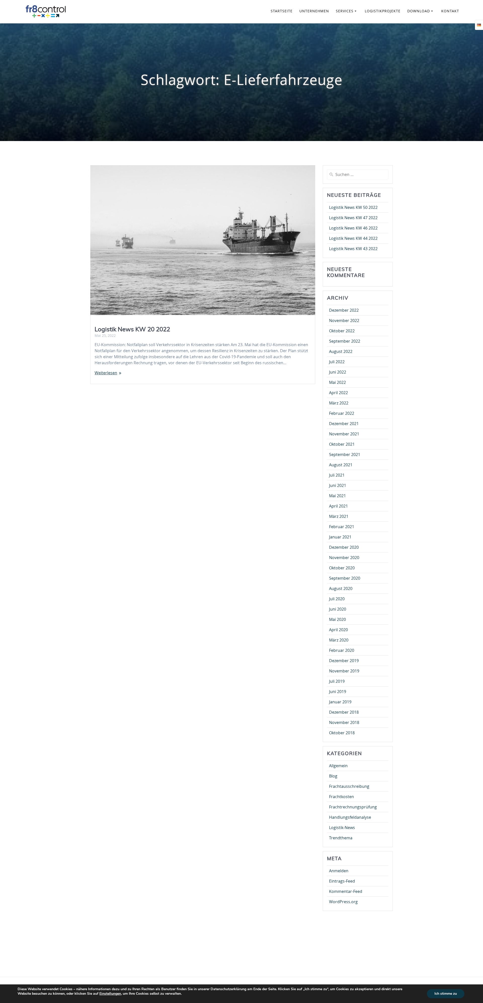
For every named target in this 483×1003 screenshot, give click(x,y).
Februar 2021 (341, 526)
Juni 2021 (337, 485)
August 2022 (340, 351)
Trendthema (340, 838)
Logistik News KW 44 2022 (353, 238)
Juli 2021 (337, 475)
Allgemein (338, 765)
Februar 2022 (341, 413)
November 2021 (344, 434)
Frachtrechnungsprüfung (353, 807)
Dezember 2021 (344, 423)
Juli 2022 (337, 361)
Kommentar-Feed (345, 891)
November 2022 (344, 320)
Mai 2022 (337, 382)
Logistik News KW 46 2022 (353, 228)
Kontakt (450, 11)
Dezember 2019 (344, 660)
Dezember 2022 (344, 310)
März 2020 (338, 640)
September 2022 (344, 341)
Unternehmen (314, 11)
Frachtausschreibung (349, 786)
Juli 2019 (337, 681)
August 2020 (340, 588)
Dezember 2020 (344, 547)
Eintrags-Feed (342, 881)
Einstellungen (110, 993)
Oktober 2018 (342, 733)
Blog (333, 776)
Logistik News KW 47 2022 (353, 217)
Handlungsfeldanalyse (350, 817)
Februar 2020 (341, 650)
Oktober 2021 (342, 444)
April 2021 (338, 506)
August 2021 (340, 465)
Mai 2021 (337, 495)
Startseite (282, 11)
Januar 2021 (340, 537)
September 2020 (344, 578)
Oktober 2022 (342, 331)
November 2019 (344, 671)
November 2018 (344, 722)
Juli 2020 (337, 599)
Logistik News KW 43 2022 (353, 248)
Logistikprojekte (382, 11)
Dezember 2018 (344, 712)
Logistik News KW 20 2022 (132, 329)
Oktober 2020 (342, 568)
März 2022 (338, 403)
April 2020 (338, 629)
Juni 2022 (337, 372)
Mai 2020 (337, 619)
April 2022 (338, 392)
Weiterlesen (106, 373)
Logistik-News (342, 827)
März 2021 (338, 516)
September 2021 (344, 454)
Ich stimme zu (445, 993)
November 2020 (344, 557)
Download (418, 11)
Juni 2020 (337, 609)
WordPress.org (343, 901)
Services (344, 11)
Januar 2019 (340, 702)
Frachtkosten (341, 796)
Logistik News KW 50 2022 (353, 207)
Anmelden (338, 871)
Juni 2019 (337, 691)
